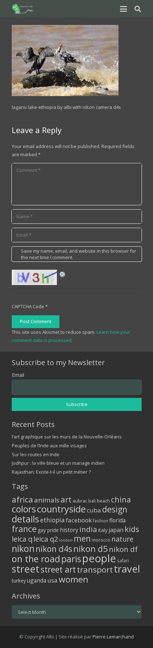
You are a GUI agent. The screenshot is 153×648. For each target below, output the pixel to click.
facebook (79, 520)
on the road (36, 559)
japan (116, 530)
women (73, 579)
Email (18, 375)
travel (127, 568)
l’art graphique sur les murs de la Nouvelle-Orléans (67, 436)
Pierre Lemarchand (113, 636)
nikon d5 (90, 548)
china (121, 499)
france (24, 528)
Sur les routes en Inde (35, 454)
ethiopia (52, 520)
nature (122, 539)
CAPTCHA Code (28, 306)
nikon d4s (54, 548)
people (99, 558)
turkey (19, 580)
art (66, 499)
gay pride (48, 530)
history (69, 530)
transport (95, 569)
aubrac (80, 501)
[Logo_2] (23, 9)
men (82, 538)
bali (92, 501)
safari (123, 560)
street (25, 568)
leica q (22, 539)
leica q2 (45, 539)
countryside (61, 509)
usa (52, 580)
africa (22, 499)
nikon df (123, 549)
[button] (123, 8)
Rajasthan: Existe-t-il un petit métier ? (51, 472)
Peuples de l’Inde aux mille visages (49, 445)
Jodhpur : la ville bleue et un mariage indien (58, 463)
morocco (101, 540)
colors (24, 509)
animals (46, 500)
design (114, 509)
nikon (23, 548)
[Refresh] (63, 273)
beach (103, 501)
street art (58, 569)
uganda (36, 580)
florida (117, 520)
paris (71, 559)
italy (102, 530)
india (88, 529)
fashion (100, 520)
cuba (94, 510)
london (66, 540)
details (25, 518)
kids (132, 529)
